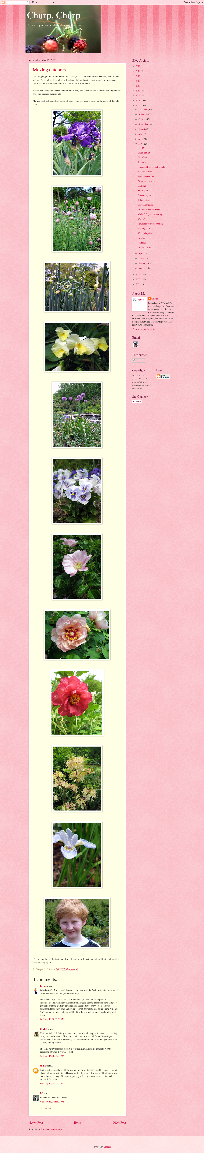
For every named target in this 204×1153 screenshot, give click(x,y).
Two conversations (146, 176)
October (142, 119)
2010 (138, 90)
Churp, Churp (53, 14)
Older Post (119, 1122)
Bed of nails (143, 157)
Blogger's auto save (146, 181)
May (140, 143)
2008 (138, 100)
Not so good (143, 190)
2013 (138, 80)
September (143, 124)
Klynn (43, 986)
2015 (138, 75)
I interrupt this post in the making (152, 166)
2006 (138, 274)
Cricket (43, 1029)
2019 (138, 66)
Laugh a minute (144, 152)
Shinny (43, 1065)
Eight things (143, 185)
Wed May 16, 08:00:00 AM (52, 1019)
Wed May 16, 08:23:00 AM (52, 1083)
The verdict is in (145, 171)
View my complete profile (143, 328)
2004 (138, 284)
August (141, 128)
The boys (142, 162)
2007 (138, 105)
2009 (138, 95)
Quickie (141, 237)
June (140, 138)
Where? (141, 218)
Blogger (107, 1146)
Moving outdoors (49, 69)
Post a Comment (44, 1108)
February (142, 263)
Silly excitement (145, 199)
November (143, 114)
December (143, 109)
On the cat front (145, 247)
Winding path (144, 228)
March (141, 258)
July (140, 133)
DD (41, 1093)
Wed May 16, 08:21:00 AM (52, 1055)
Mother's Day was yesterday (150, 214)
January (142, 268)
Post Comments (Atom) (51, 1129)
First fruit (142, 242)
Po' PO (141, 147)
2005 (138, 279)
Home (78, 1122)
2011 (138, 85)
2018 (138, 70)
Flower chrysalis (145, 195)
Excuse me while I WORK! (150, 209)
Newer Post (36, 1122)
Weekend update (145, 233)
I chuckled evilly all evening (150, 223)
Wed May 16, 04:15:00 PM (52, 1101)
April (141, 253)
